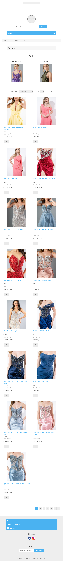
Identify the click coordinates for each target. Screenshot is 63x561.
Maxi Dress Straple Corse (41, 381)
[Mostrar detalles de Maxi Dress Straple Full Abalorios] (17, 212)
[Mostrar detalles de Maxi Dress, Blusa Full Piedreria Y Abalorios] (46, 263)
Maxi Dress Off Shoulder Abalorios (43, 331)
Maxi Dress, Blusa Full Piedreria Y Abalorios (43, 281)
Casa (5, 40)
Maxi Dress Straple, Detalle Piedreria (44, 178)
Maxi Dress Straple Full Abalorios (13, 229)
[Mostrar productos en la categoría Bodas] (46, 73)
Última (58, 508)
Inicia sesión (36, 9)
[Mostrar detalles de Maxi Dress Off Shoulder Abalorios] (46, 314)
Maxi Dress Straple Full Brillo (12, 280)
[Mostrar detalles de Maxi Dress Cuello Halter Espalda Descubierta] (17, 111)
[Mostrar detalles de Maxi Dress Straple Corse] (46, 365)
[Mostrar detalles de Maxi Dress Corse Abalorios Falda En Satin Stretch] (17, 466)
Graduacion (16, 61)
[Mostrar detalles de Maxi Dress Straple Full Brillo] (17, 263)
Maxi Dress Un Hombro (40, 128)
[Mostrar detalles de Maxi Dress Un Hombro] (46, 111)
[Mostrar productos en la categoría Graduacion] (17, 73)
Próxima (55, 508)
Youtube (33, 538)
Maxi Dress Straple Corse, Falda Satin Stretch (15, 382)
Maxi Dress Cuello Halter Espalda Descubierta (13, 128)
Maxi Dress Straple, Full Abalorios (13, 331)
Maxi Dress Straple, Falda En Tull (43, 229)
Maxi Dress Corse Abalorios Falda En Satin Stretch (16, 484)
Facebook (29, 538)
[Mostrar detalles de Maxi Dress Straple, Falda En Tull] (46, 212)
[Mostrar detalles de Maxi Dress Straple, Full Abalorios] (17, 314)
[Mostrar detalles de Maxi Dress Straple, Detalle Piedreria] (46, 162)
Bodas (46, 61)
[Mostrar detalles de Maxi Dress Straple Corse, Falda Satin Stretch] (17, 365)
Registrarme (27, 9)
